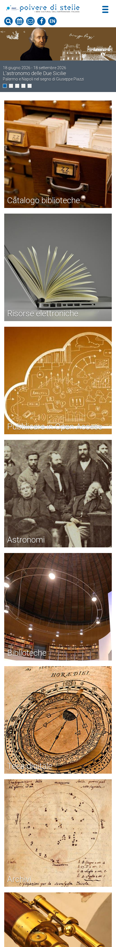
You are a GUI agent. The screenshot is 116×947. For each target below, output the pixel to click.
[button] (5, 86)
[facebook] (41, 21)
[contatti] (30, 21)
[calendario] (19, 21)
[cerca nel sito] (8, 21)
